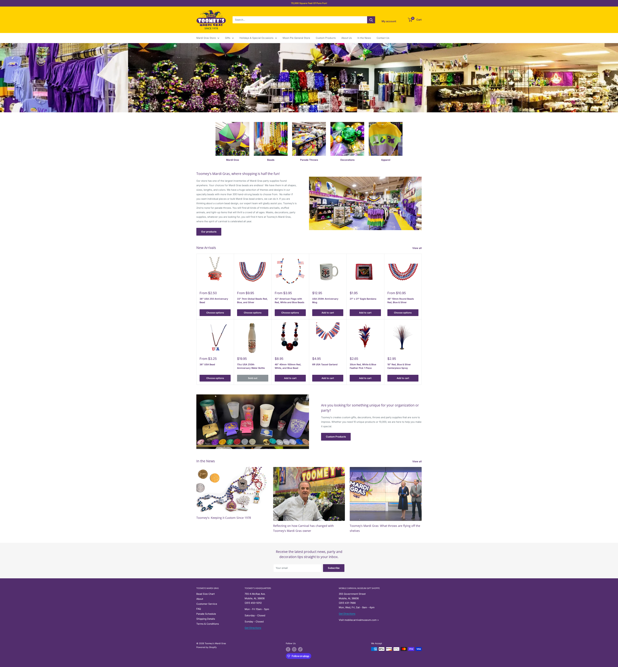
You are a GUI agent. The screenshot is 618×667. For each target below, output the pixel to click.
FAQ (198, 608)
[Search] (371, 19)
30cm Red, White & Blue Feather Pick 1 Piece (363, 366)
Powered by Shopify (206, 647)
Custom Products (326, 37)
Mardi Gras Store (206, 37)
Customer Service (206, 603)
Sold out (252, 378)
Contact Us (383, 37)
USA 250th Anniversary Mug (325, 300)
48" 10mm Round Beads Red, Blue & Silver (400, 300)
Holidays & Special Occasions (256, 37)
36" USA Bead (207, 364)
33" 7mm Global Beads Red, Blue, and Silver (252, 300)
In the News (364, 37)
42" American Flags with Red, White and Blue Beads (289, 300)
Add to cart (328, 312)
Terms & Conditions (207, 623)
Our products (208, 231)
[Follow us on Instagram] (294, 649)
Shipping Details (205, 618)
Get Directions (253, 627)
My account (389, 21)
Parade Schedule (206, 613)
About (199, 598)
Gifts (227, 37)
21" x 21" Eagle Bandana (363, 298)
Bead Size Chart (205, 593)
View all (417, 248)
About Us (346, 37)
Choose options (215, 312)
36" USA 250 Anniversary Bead (214, 300)
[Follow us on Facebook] (288, 649)
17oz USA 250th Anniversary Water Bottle (251, 366)
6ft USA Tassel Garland (324, 364)
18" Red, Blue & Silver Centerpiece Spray (399, 366)
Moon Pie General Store (296, 37)
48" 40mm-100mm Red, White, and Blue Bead (288, 366)
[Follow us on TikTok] (300, 649)
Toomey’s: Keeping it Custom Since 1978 (223, 518)
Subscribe (334, 567)
